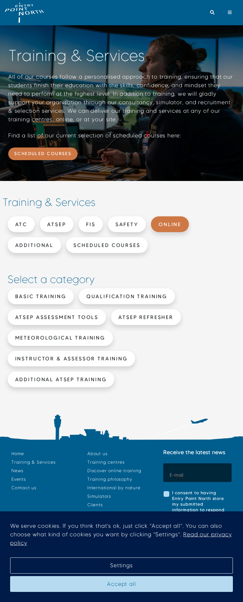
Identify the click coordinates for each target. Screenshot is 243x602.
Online (170, 224)
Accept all (121, 584)
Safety (127, 224)
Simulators (99, 496)
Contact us (23, 488)
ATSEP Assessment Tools (56, 317)
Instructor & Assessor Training (71, 358)
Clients (95, 505)
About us (97, 453)
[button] (212, 13)
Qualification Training (126, 296)
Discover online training (114, 470)
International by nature (113, 488)
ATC (21, 224)
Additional (34, 245)
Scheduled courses (43, 153)
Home (17, 453)
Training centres (106, 462)
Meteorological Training (60, 337)
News (17, 470)
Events (18, 479)
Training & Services (33, 462)
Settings (121, 565)
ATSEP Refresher (145, 317)
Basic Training (40, 296)
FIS (91, 224)
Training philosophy (109, 479)
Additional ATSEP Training (61, 379)
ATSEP (56, 224)
